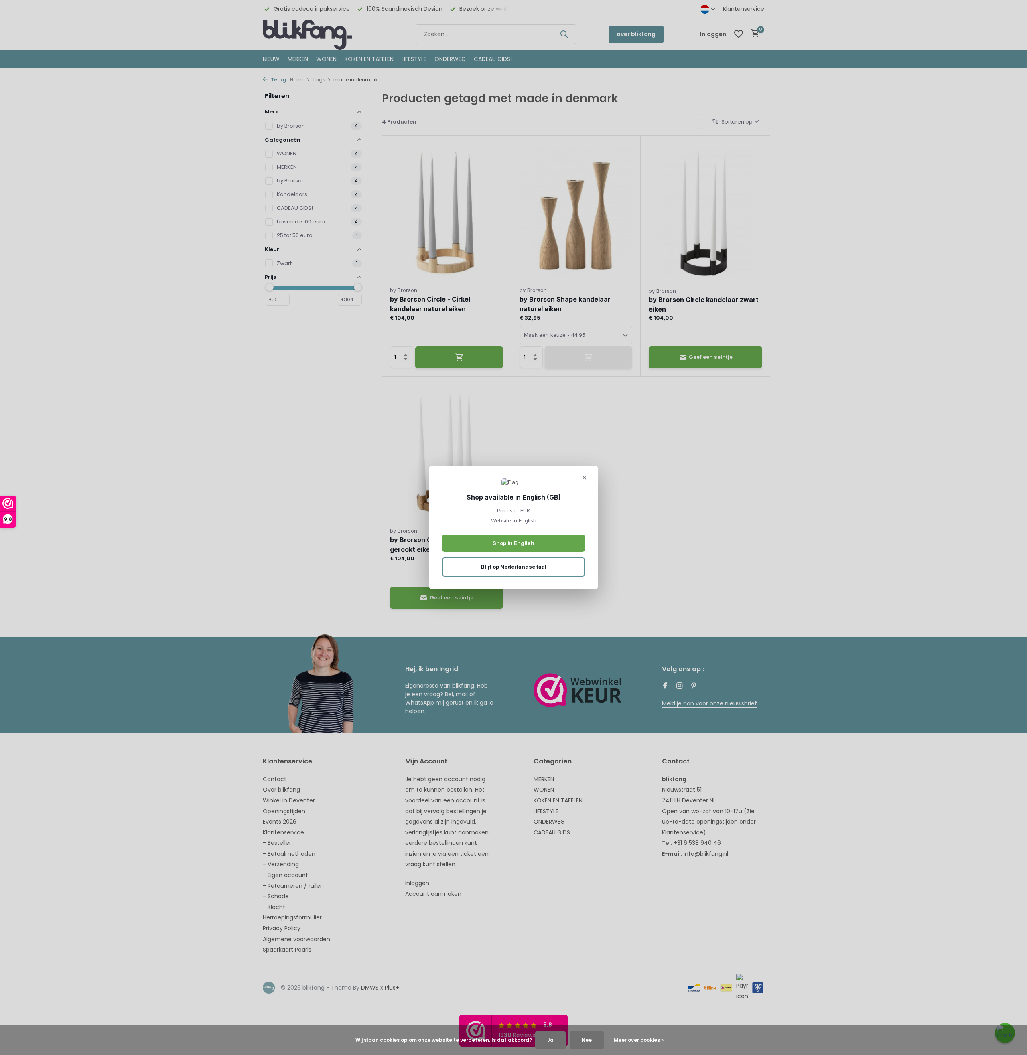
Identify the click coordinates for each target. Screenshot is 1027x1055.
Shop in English (513, 543)
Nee (587, 1040)
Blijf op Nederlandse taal (513, 566)
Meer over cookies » (639, 1040)
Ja (550, 1040)
